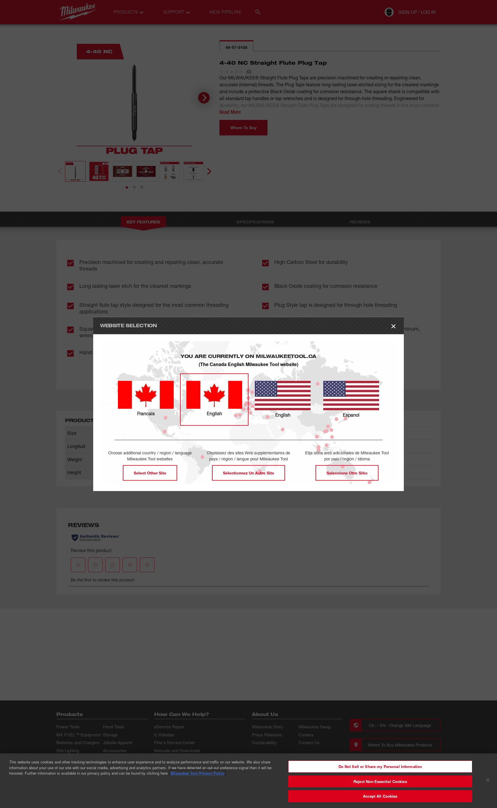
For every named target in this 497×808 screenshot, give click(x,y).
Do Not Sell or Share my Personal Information (380, 766)
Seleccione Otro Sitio (347, 472)
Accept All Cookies (380, 796)
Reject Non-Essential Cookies (380, 781)
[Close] (487, 780)
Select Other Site (150, 472)
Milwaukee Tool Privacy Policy (197, 773)
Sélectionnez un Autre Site (248, 472)
